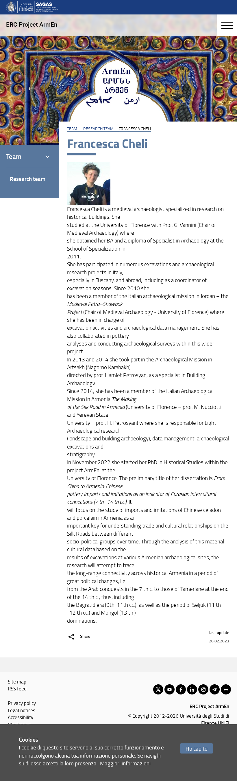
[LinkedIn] (192, 689)
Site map (17, 681)
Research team (98, 128)
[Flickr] (226, 689)
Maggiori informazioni (125, 763)
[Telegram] (215, 689)
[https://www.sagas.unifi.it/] (32, 7)
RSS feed (17, 688)
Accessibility (20, 717)
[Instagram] (203, 689)
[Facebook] (181, 689)
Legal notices (21, 710)
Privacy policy (22, 702)
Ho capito (197, 748)
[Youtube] (169, 689)
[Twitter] (158, 689)
